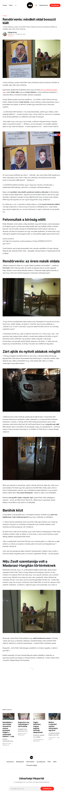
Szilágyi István (12, 32)
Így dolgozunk (41, 761)
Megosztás (11, 35)
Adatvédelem (30, 761)
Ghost (35, 765)
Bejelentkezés (43, 5)
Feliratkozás (55, 5)
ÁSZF (49, 761)
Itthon (11, 5)
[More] (15, 5)
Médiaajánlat (20, 761)
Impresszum (10, 761)
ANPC (55, 761)
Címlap (5, 5)
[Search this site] (36, 5)
